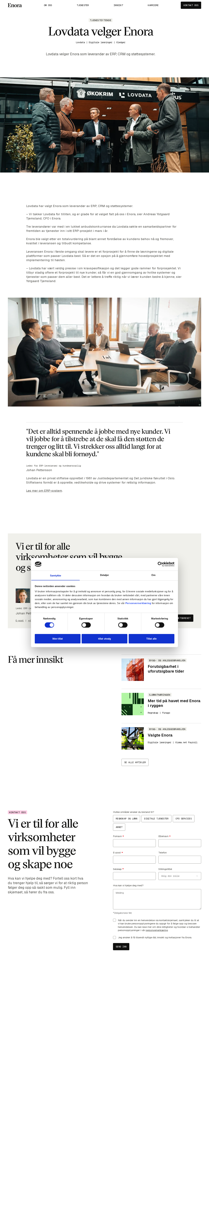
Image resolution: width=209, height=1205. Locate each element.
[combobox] (179, 876)
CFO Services (184, 818)
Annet (119, 827)
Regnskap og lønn (126, 818)
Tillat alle (151, 638)
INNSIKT (118, 5)
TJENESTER (83, 5)
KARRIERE (153, 5)
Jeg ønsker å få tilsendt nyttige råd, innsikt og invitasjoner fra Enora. (155, 937)
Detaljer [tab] (104, 574)
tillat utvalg (104, 638)
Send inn (121, 946)
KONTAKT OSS (191, 5)
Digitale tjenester (156, 818)
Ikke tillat (57, 638)
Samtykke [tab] (55, 575)
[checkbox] (114, 920)
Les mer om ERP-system (44, 491)
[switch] (86, 625)
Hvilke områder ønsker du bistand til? (133, 812)
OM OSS (48, 5)
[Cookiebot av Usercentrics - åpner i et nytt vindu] (160, 564)
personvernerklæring (157, 930)
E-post (20, 620)
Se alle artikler (135, 762)
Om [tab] (153, 574)
